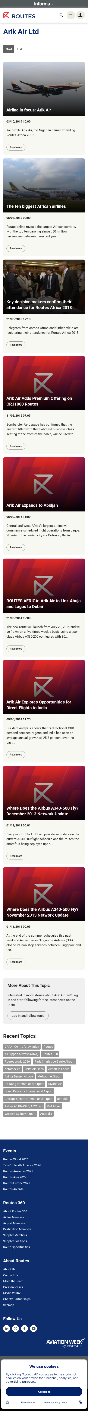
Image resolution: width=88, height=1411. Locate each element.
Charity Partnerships (17, 1299)
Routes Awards (13, 1189)
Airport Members (14, 1223)
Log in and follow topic (28, 1016)
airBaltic (62, 1098)
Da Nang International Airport (24, 1084)
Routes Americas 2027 (18, 1171)
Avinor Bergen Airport (19, 1076)
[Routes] (19, 15)
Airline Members (13, 1217)
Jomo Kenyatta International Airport (29, 1091)
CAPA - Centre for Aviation (22, 1046)
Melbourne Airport (50, 1076)
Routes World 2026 (17, 1061)
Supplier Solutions (15, 1241)
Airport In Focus (58, 1069)
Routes (48, 1046)
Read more (16, 147)
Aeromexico (12, 1069)
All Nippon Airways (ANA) (21, 1054)
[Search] (61, 15)
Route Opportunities (16, 1247)
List (19, 49)
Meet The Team (13, 1281)
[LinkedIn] (6, 1328)
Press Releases (13, 1287)
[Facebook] (24, 1328)
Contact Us (10, 1275)
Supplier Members (15, 1235)
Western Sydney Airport (20, 1113)
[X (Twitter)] (15, 1328)
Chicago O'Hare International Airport (29, 1098)
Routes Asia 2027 (14, 1177)
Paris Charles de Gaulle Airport (54, 1061)
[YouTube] (33, 1328)
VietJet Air (54, 1106)
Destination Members (17, 1229)
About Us (9, 1269)
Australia (46, 1113)
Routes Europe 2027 (16, 1183)
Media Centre (12, 1293)
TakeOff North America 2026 (22, 1165)
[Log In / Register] (80, 15)
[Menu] (71, 15)
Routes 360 (50, 1054)
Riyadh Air (55, 1084)
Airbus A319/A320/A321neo (24, 1106)
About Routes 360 (15, 1211)
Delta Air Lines (34, 1069)
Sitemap (8, 1305)
